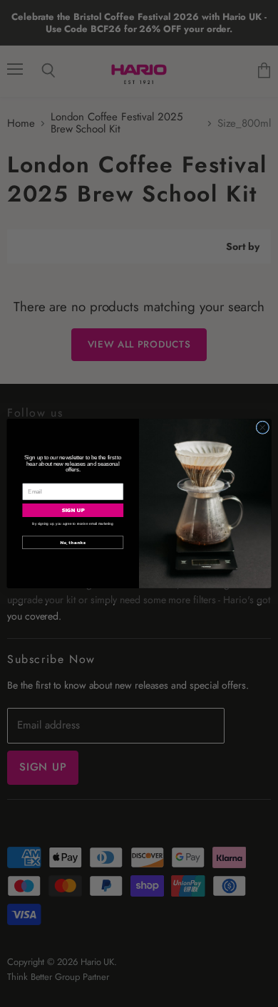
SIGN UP (73, 510)
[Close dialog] (263, 428)
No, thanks (73, 542)
